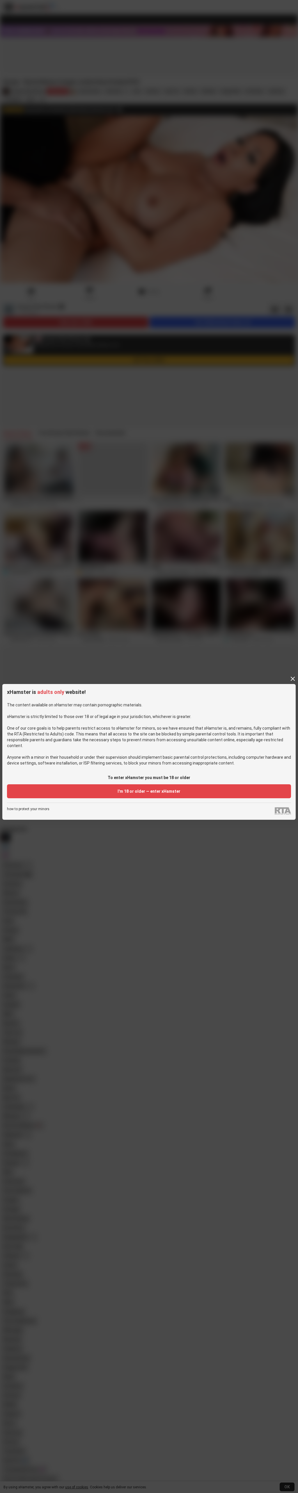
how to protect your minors (28, 809)
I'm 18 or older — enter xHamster (149, 791)
